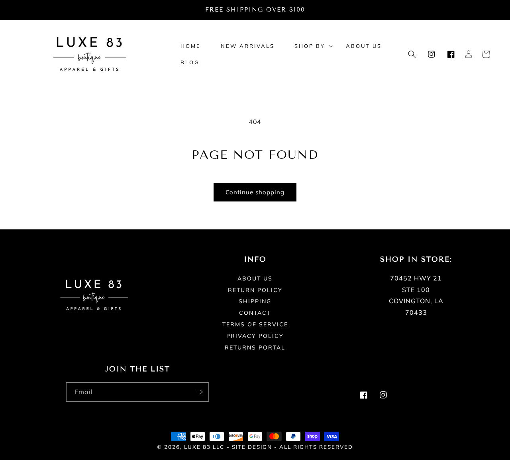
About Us (255, 279)
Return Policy (255, 290)
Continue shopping (255, 192)
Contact (255, 312)
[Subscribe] (199, 392)
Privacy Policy (255, 336)
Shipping (255, 301)
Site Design (252, 447)
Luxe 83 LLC (204, 447)
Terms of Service (255, 324)
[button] (310, 46)
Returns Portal (255, 347)
